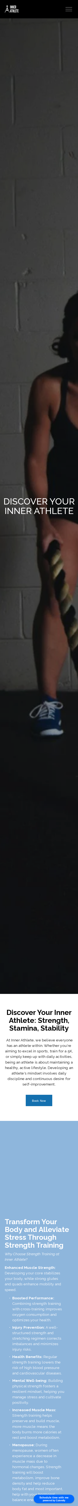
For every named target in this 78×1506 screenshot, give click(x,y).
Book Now (39, 1101)
